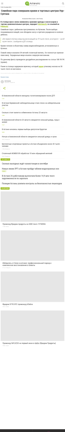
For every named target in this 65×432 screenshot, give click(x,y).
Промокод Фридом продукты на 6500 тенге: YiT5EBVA (24, 224)
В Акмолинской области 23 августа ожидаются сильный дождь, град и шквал (30, 121)
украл (41, 66)
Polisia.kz (4, 26)
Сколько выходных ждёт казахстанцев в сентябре (25, 163)
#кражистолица (5, 77)
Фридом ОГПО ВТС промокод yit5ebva (18, 304)
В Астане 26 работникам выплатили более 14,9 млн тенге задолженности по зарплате (28, 177)
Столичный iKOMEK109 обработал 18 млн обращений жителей (27, 153)
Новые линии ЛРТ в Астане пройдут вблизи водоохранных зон (30, 168)
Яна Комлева (8, 81)
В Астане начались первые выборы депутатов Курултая (24, 129)
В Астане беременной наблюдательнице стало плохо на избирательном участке (31, 104)
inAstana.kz (42, 24)
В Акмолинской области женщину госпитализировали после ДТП (28, 96)
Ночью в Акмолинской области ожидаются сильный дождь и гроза (29, 137)
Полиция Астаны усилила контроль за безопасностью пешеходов (32, 183)
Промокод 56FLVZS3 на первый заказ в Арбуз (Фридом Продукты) (29, 343)
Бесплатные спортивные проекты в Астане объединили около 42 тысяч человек (31, 145)
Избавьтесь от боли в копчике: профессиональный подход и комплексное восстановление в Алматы (27, 264)
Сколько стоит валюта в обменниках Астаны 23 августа (24, 112)
